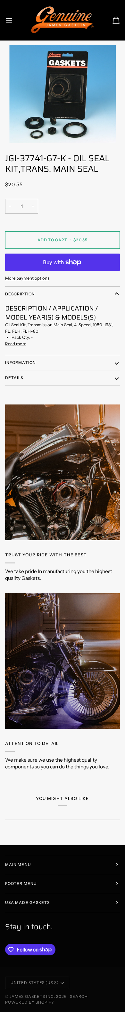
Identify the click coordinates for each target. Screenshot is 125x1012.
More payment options (27, 278)
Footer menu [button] (21, 883)
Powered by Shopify (29, 1002)
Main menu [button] (18, 864)
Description (20, 294)
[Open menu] (14, 20)
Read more (15, 343)
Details (14, 377)
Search (79, 996)
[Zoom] (62, 94)
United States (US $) (35, 982)
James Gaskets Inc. (33, 996)
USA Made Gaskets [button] (27, 902)
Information (20, 362)
